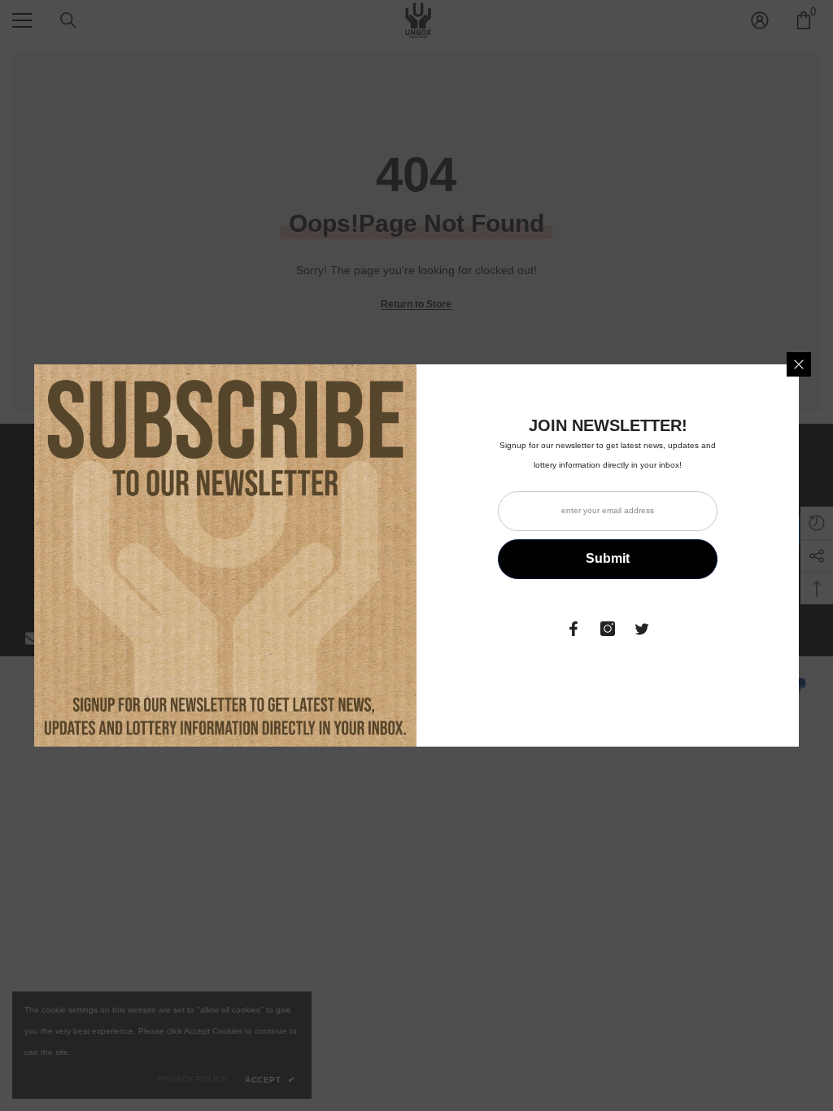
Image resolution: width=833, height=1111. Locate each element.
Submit (608, 558)
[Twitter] (642, 629)
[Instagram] (608, 629)
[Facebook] (573, 629)
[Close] (799, 364)
